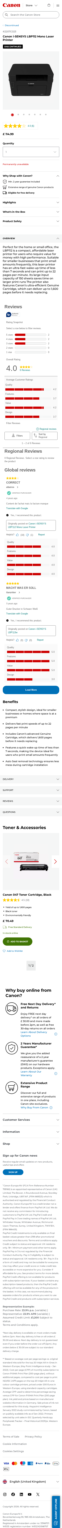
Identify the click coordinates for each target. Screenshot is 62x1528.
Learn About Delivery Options (34, 1034)
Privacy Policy (33, 1436)
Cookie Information (15, 1443)
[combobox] (31, 14)
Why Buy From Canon (34, 1107)
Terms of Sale (11, 1436)
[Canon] (11, 5)
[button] (12, 115)
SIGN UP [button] (13, 1172)
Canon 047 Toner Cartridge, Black (27, 894)
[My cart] (49, 5)
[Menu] (57, 5)
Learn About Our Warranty (31, 1073)
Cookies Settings (13, 1451)
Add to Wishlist (15, 951)
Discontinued (12, 25)
